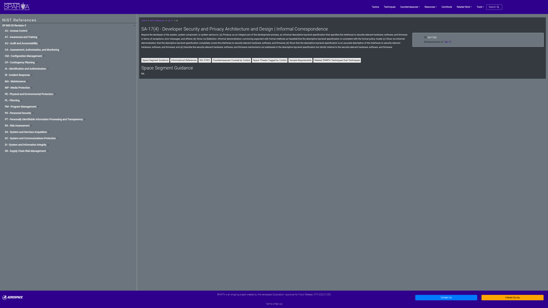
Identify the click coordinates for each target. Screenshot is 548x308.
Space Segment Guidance (155, 60)
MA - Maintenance (15, 81)
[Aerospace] (12, 297)
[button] (410, 7)
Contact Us (446, 297)
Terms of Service (274, 304)
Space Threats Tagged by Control (270, 60)
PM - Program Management (20, 106)
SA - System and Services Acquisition (26, 132)
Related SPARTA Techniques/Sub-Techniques (337, 60)
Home (144, 20)
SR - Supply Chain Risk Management (25, 151)
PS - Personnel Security (18, 113)
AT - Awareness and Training (21, 37)
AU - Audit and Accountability (21, 43)
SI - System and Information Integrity (25, 144)
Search (492, 7)
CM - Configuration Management (23, 56)
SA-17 (170, 20)
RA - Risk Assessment (17, 125)
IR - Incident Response (17, 75)
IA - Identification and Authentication (25, 68)
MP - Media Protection (17, 87)
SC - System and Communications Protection (30, 138)
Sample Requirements (300, 60)
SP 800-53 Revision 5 (14, 25)
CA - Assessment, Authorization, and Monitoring (32, 49)
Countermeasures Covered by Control (231, 60)
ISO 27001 (205, 60)
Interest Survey (512, 297)
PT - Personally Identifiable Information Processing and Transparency (44, 119)
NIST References (157, 20)
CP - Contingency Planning (20, 62)
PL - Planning (12, 100)
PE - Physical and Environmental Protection (29, 94)
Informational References (184, 60)
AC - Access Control (16, 30)
